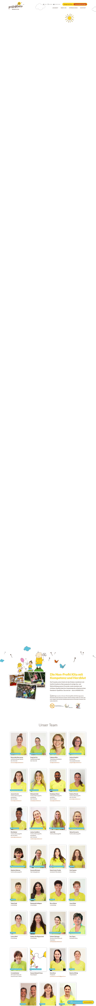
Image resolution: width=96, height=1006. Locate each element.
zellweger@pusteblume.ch (56, 941)
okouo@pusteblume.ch (55, 800)
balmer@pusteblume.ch (16, 837)
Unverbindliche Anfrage (80, 4)
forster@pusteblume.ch (16, 800)
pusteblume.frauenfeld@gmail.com (58, 976)
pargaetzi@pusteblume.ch (75, 762)
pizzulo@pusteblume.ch (75, 799)
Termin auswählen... (88, 1002)
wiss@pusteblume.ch (54, 762)
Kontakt (83, 8)
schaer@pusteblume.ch (35, 800)
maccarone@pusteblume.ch (17, 762)
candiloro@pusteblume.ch (36, 838)
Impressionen (73, 8)
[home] (19, 6)
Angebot (55, 8)
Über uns (63, 8)
